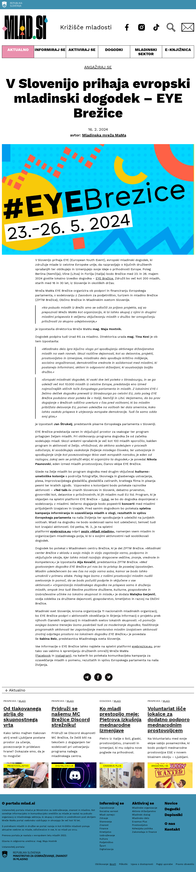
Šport (103, 845)
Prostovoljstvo (18, 765)
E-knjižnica (178, 49)
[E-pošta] (187, 27)
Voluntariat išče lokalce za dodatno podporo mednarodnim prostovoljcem (169, 719)
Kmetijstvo (105, 832)
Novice (171, 803)
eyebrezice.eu (142, 646)
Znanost (104, 825)
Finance (104, 828)
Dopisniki (173, 814)
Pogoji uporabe (164, 864)
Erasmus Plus (112, 765)
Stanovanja (106, 821)
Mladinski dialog (141, 814)
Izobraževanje (107, 835)
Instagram (62, 655)
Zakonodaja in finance (144, 832)
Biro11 (113, 864)
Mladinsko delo (140, 818)
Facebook (43, 655)
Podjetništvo (106, 842)
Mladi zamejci (107, 814)
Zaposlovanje (107, 807)
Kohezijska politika (142, 828)
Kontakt (172, 829)
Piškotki (123, 864)
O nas (170, 823)
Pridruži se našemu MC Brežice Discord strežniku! (70, 717)
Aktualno (19, 52)
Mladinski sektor (146, 52)
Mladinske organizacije (144, 807)
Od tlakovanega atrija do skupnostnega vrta (22, 717)
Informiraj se (50, 52)
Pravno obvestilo (185, 864)
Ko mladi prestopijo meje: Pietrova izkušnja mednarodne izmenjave (120, 719)
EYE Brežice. (105, 278)
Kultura (104, 839)
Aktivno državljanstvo (144, 811)
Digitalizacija (64, 765)
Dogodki (114, 49)
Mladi (22, 701)
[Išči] (171, 27)
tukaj (105, 499)
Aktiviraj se (82, 52)
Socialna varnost (109, 811)
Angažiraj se (98, 67)
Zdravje (104, 818)
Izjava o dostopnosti (142, 864)
